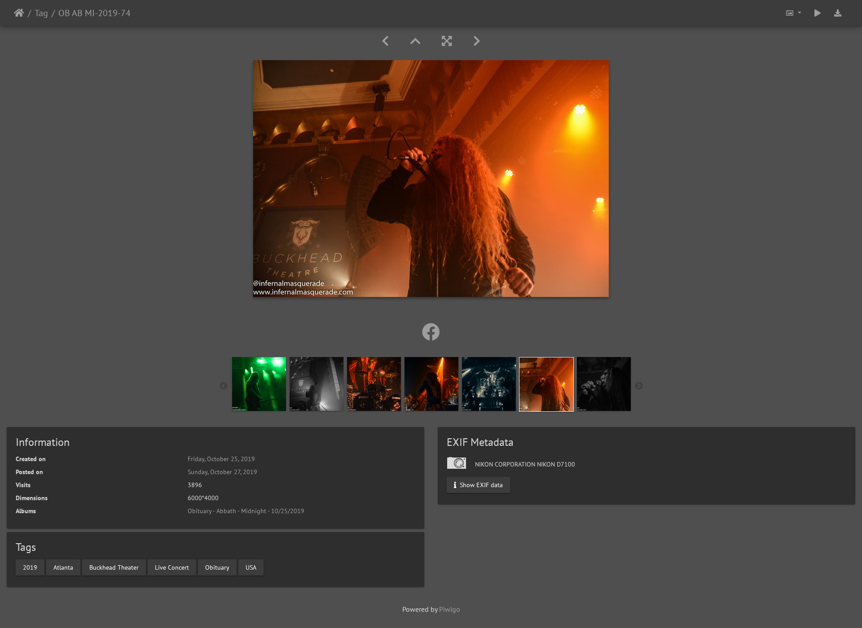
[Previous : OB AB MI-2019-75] (385, 41)
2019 (30, 567)
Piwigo (449, 609)
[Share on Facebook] (431, 332)
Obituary (217, 567)
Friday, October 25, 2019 (221, 459)
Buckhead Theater (114, 567)
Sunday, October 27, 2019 (222, 472)
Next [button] (638, 386)
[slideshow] (817, 13)
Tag (41, 13)
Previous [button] (223, 386)
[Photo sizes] (793, 13)
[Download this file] (837, 13)
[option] (259, 384)
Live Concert (172, 567)
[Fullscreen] (446, 41)
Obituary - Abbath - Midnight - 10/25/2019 (246, 511)
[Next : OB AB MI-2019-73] (476, 41)
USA (251, 567)
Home (19, 13)
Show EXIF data (480, 485)
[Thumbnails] (415, 41)
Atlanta (63, 567)
